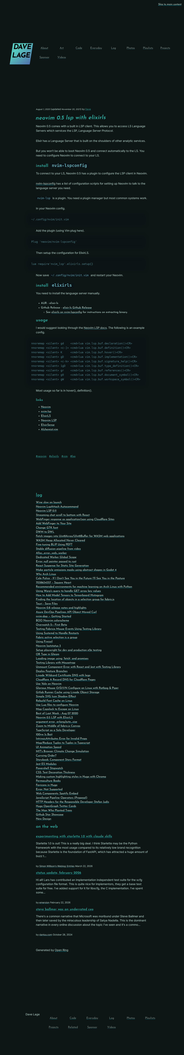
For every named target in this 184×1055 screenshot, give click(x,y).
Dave (88, 109)
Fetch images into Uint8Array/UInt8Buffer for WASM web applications (80, 536)
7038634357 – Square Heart (53, 582)
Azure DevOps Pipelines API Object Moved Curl (66, 612)
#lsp (72, 456)
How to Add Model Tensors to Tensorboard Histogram (69, 595)
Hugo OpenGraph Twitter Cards (56, 806)
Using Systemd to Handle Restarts (57, 633)
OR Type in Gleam (47, 654)
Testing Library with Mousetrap (55, 662)
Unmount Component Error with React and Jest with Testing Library (78, 667)
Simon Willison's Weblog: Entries (56, 866)
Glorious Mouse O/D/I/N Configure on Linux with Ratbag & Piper (77, 688)
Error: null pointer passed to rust (56, 561)
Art (62, 48)
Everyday (96, 48)
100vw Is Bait (44, 734)
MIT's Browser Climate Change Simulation (62, 751)
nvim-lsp (46, 411)
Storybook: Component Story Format (58, 759)
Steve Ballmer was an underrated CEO (65, 909)
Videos (61, 57)
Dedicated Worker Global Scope (56, 557)
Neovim (46, 407)
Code (79, 48)
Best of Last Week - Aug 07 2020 (57, 713)
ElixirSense (48, 425)
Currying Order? (46, 755)
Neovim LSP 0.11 (46, 510)
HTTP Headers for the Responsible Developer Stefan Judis (72, 802)
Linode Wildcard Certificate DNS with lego (63, 675)
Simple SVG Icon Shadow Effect (56, 696)
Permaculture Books (48, 780)
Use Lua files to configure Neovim (57, 705)
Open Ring (61, 950)
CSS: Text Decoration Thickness (55, 772)
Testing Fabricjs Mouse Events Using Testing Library (68, 629)
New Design (43, 818)
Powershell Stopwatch (49, 768)
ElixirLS (46, 416)
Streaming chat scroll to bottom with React (63, 515)
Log (113, 48)
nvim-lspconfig (45, 183)
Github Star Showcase (49, 814)
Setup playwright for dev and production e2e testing (69, 650)
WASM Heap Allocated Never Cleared (60, 540)
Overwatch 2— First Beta (51, 624)
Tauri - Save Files (47, 603)
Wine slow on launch (49, 502)
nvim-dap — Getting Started (53, 616)
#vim (65, 456)
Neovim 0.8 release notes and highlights (61, 607)
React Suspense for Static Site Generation (62, 565)
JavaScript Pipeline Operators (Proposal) (61, 797)
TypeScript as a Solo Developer (55, 730)
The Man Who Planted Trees (54, 810)
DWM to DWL (45, 532)
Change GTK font (47, 527)
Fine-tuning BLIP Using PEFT (54, 544)
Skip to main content (169, 4)
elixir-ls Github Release (77, 307)
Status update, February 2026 (58, 873)
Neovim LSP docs (95, 327)
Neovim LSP (49, 420)
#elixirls (54, 456)
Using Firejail (44, 641)
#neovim (41, 456)
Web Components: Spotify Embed (57, 793)
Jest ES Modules (46, 764)
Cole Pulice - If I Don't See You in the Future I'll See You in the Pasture (80, 578)
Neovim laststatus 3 (48, 645)
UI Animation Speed (48, 747)
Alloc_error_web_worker (51, 553)
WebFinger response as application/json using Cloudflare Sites (75, 519)
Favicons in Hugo (46, 785)
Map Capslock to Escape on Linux (57, 709)
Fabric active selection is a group (56, 637)
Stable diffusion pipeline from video (58, 548)
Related (73, 1027)
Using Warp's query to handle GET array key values (68, 591)
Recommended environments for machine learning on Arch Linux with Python (84, 586)
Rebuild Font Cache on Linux (54, 700)
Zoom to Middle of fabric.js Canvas (58, 726)
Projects (165, 48)
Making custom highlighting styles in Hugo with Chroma (71, 776)
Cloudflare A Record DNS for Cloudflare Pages (65, 679)
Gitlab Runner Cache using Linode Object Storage (67, 692)
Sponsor (44, 57)
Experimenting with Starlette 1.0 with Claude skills (74, 836)
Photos (131, 48)
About (44, 48)
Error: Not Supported (49, 789)
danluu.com (45, 934)
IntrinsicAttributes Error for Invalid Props (61, 738)
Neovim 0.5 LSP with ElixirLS (54, 717)
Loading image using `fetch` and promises (62, 658)
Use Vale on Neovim (48, 683)
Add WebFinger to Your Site (53, 523)
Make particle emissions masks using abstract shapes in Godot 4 (76, 570)
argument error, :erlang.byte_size (56, 721)
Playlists (148, 48)
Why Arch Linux (46, 574)
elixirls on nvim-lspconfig (66, 312)
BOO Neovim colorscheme (52, 620)
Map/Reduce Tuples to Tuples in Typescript (63, 743)
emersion (44, 902)
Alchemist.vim (49, 429)
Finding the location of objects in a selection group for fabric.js (75, 599)
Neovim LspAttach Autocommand (57, 506)
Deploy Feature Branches (51, 671)
